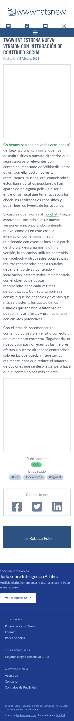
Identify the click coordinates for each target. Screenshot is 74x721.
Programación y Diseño (20, 626)
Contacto (11, 681)
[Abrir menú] (37, 32)
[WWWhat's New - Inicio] (37, 11)
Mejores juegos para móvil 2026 (27, 656)
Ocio (36, 464)
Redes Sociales (15, 638)
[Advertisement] (37, 101)
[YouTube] (47, 25)
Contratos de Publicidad (21, 687)
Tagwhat (50, 214)
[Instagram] (65, 25)
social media (35, 477)
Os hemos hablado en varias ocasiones (34, 145)
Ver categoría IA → (18, 597)
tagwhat (56, 477)
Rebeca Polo (40, 539)
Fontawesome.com (26, 715)
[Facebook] (28, 25)
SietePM (60, 715)
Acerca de (11, 675)
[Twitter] (10, 25)
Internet (10, 632)
